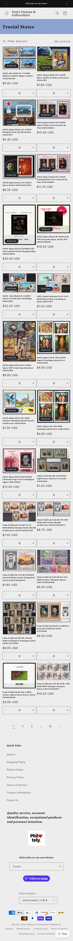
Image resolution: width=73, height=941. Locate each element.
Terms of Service (17, 785)
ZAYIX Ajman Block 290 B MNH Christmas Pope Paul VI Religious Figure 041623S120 (18, 479)
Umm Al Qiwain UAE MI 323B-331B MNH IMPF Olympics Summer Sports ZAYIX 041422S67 (53, 686)
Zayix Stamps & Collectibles (35, 924)
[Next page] (59, 726)
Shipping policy (26, 934)
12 (50, 726)
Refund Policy (15, 769)
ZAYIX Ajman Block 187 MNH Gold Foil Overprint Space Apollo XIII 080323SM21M (53, 239)
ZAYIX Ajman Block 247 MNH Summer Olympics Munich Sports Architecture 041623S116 (18, 420)
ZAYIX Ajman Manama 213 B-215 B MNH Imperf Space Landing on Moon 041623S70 (53, 299)
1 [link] (13, 726)
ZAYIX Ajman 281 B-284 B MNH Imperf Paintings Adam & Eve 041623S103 (51, 360)
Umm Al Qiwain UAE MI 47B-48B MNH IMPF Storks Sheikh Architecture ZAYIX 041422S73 (52, 522)
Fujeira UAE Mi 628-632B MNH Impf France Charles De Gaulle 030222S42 (51, 478)
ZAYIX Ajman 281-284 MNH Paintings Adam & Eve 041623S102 (53, 427)
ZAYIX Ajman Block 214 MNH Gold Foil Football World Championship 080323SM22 (19, 251)
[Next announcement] (66, 3)
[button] (7, 13)
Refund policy (23, 929)
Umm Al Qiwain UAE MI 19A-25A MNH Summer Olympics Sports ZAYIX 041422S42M (52, 579)
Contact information (48, 934)
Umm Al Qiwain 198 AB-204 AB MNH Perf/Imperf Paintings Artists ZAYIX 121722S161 (19, 640)
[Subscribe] (59, 866)
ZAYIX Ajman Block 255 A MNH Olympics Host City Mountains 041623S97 (17, 132)
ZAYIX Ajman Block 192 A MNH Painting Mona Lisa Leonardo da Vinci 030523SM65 (52, 179)
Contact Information (19, 792)
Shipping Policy (16, 762)
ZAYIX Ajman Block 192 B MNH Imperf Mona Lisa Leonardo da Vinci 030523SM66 (51, 125)
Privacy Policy (15, 777)
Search (11, 754)
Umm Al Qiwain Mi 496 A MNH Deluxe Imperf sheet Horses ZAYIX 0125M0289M (19, 694)
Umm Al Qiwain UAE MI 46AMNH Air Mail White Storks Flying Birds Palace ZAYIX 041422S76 (19, 577)
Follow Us (12, 800)
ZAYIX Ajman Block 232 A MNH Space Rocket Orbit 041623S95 (17, 183)
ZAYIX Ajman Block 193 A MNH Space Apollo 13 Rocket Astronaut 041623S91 (53, 77)
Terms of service (59, 929)
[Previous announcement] (6, 3)
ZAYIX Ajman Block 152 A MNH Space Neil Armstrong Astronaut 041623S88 (18, 368)
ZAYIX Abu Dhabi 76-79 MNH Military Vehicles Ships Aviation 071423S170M (18, 76)
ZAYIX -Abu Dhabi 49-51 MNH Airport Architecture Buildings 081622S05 (17, 298)
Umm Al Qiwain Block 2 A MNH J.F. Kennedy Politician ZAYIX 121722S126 (53, 628)
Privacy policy (41, 929)
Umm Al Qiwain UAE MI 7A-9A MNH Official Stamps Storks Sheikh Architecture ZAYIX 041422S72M (19, 527)
